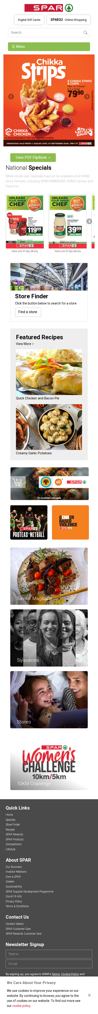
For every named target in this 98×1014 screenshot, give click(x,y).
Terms (56, 974)
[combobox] (28, 312)
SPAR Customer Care (18, 929)
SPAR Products (15, 839)
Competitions (14, 844)
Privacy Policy (14, 901)
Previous (11, 97)
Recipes (10, 829)
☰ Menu (19, 46)
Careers (10, 881)
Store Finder (13, 824)
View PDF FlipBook (32, 157)
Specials (10, 819)
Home (9, 814)
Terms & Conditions (17, 906)
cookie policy (21, 1006)
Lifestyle (10, 849)
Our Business (14, 867)
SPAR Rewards (14, 834)
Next (86, 97)
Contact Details (15, 923)
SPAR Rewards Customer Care (23, 933)
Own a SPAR (13, 876)
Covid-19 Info (14, 896)
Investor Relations (16, 871)
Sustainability (14, 886)
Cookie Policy (70, 974)
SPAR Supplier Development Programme (29, 891)
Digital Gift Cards (29, 20)
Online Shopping (69, 20)
